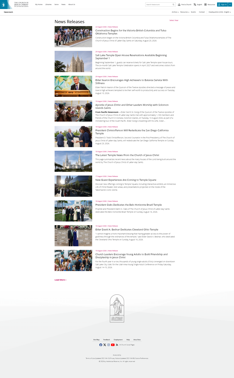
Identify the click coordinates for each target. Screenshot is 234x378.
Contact (202, 12)
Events (193, 12)
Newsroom (8, 12)
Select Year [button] (174, 20)
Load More (60, 280)
